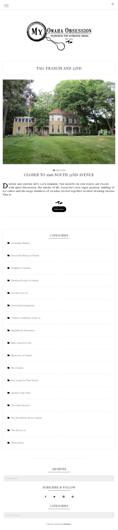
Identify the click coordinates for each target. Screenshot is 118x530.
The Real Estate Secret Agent (26, 417)
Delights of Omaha (20, 268)
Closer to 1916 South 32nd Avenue (59, 174)
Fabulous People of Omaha (24, 280)
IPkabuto (67, 524)
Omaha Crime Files (21, 392)
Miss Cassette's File (21, 343)
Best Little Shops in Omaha (25, 255)
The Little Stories (20, 405)
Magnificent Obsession (22, 330)
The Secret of (18, 430)
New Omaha (17, 367)
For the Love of (19, 293)
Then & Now (17, 442)
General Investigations (22, 305)
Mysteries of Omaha (21, 355)
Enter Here (59, 209)
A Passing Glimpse (20, 243)
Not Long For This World (24, 380)
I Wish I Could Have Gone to (25, 318)
